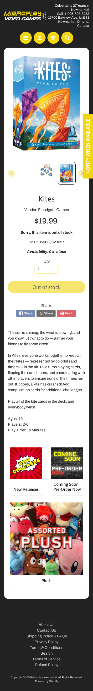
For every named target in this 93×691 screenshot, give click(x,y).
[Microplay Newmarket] (25, 15)
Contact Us (46, 630)
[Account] (40, 38)
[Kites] (67, 173)
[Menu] (26, 38)
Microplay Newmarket (44, 677)
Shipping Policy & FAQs (46, 636)
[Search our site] (67, 38)
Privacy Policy (46, 642)
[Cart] (53, 38)
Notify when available (88, 146)
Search (47, 653)
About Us (46, 625)
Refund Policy (46, 665)
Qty (46, 261)
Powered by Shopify (46, 681)
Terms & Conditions (46, 648)
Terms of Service (46, 659)
